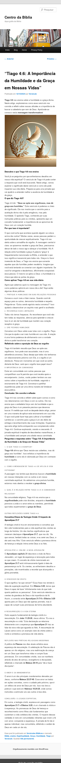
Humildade (40, 736)
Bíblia (7, 736)
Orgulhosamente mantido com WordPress (30, 749)
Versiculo (33, 93)
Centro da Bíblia (18, 17)
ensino (13, 736)
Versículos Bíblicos (35, 733)
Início (7, 50)
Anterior (9, 58)
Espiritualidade (23, 736)
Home (24, 50)
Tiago (48, 736)
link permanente (27, 738)
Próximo (51, 58)
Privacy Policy (36, 50)
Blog (16, 50)
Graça (32, 736)
